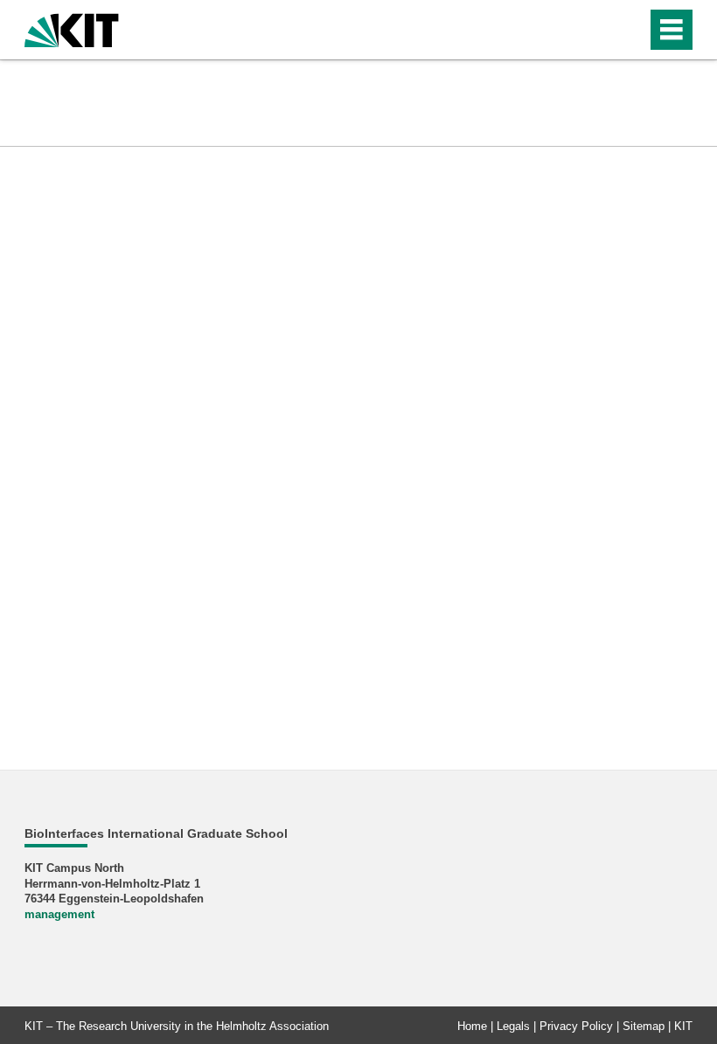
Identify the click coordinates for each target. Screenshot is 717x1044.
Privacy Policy (576, 1026)
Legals (513, 1026)
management (59, 914)
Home (472, 1026)
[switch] (628, 29)
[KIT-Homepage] (71, 28)
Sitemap (644, 1026)
